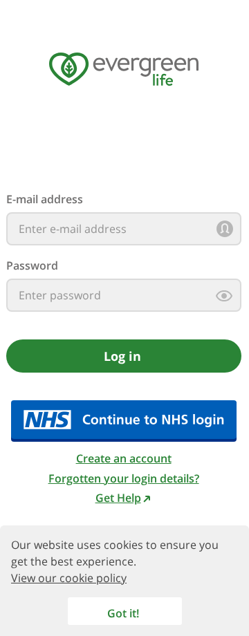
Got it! (123, 613)
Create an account (124, 458)
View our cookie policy (69, 578)
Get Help (118, 497)
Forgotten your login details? (123, 478)
